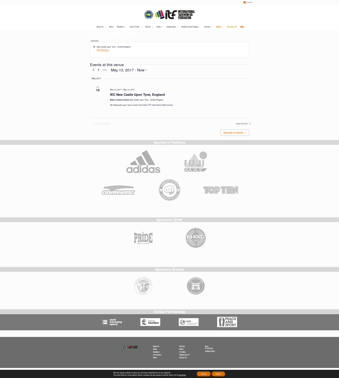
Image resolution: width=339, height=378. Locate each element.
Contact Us (183, 358)
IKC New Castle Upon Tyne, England (137, 94)
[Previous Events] (93, 70)
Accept (204, 374)
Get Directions (103, 49)
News (155, 358)
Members (156, 352)
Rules (155, 349)
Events (181, 349)
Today (104, 70)
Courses (182, 346)
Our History (157, 355)
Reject (218, 374)
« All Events (94, 41)
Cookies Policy (210, 351)
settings (182, 375)
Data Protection (209, 347)
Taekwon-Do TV (184, 355)
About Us (156, 346)
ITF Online (182, 352)
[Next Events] (98, 70)
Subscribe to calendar (233, 132)
